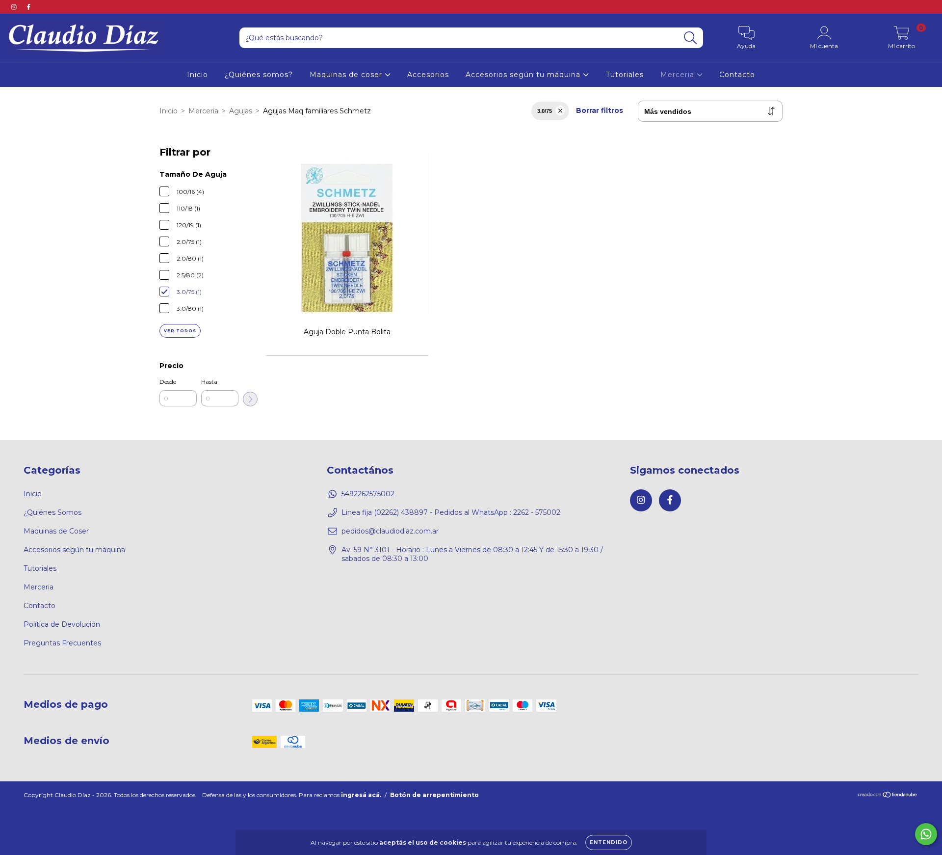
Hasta (209, 381)
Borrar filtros (599, 110)
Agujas (240, 111)
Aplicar (250, 399)
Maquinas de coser (347, 74)
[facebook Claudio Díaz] (28, 6)
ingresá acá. (361, 795)
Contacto (737, 74)
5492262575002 (367, 493)
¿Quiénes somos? (259, 74)
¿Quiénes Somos (52, 512)
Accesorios (428, 74)
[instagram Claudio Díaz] (14, 6)
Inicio (197, 74)
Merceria (678, 74)
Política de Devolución (62, 624)
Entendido (609, 842)
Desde (167, 381)
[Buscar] (690, 38)
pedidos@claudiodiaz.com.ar (390, 531)
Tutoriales (625, 74)
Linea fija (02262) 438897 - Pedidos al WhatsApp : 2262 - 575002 (450, 512)
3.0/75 (544, 111)
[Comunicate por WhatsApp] (926, 834)
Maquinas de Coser (56, 531)
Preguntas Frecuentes (62, 643)
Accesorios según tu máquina (524, 74)
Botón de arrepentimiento (434, 795)
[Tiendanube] (887, 796)
